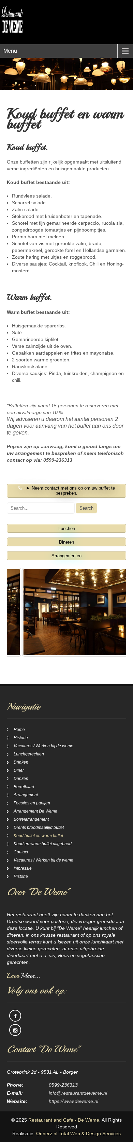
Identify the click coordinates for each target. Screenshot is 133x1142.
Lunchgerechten (29, 754)
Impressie (23, 868)
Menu (10, 51)
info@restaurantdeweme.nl (78, 1093)
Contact (21, 852)
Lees (23, 975)
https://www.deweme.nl (73, 1101)
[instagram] (15, 1030)
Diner (19, 770)
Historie (21, 737)
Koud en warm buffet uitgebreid (43, 843)
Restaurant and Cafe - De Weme (63, 1120)
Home (19, 729)
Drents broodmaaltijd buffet (39, 827)
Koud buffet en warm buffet (38, 835)
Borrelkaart (24, 786)
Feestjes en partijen (32, 803)
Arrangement (26, 794)
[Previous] (21, 611)
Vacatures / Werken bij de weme (43, 746)
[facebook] (15, 1016)
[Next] (111, 611)
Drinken (21, 762)
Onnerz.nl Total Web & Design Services (78, 1133)
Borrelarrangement (31, 819)
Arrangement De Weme (35, 811)
